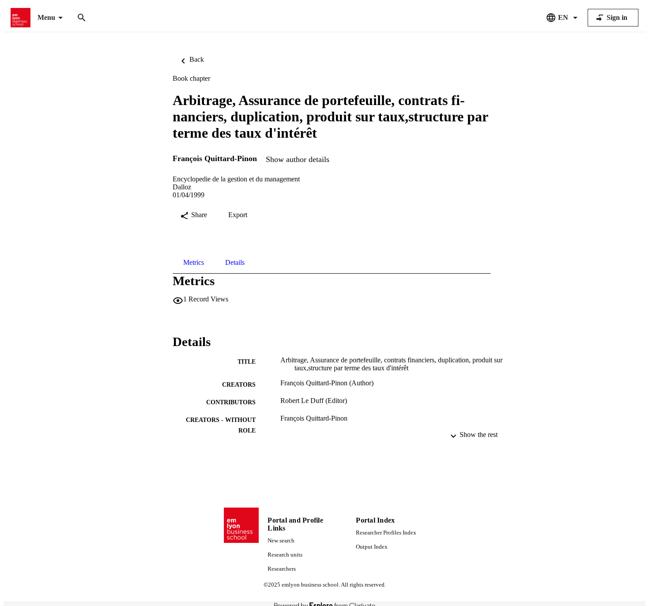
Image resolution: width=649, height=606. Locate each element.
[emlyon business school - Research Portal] (20, 18)
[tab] (194, 262)
